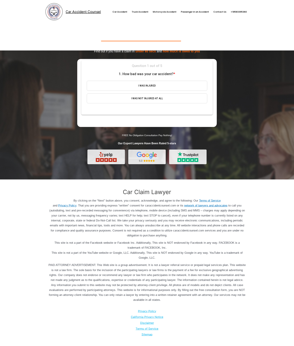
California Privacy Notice (147, 317)
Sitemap (147, 334)
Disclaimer (147, 323)
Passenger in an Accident (195, 11)
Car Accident (119, 11)
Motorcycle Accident (164, 11)
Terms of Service (210, 200)
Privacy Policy (67, 205)
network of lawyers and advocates (205, 205)
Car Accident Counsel (83, 12)
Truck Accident (140, 11)
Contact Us (219, 11)
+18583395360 (239, 11)
